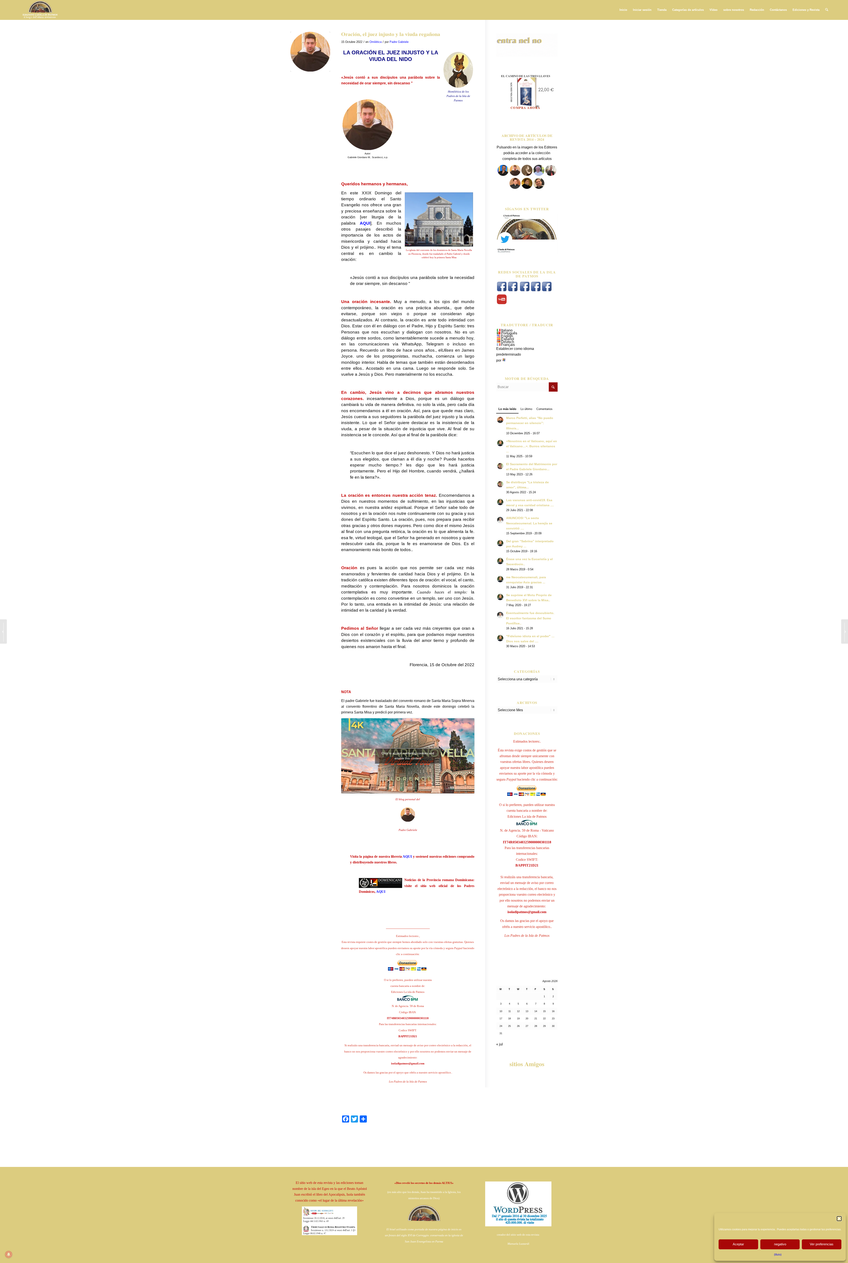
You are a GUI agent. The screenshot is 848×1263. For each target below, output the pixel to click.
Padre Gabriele (399, 42)
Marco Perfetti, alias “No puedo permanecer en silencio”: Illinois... (529, 423)
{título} (778, 1254)
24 (501, 1026)
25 (509, 1026)
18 (509, 1018)
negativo (780, 1244)
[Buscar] (826, 10)
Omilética (375, 42)
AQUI (407, 856)
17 (501, 1018)
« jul (499, 1044)
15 (544, 1011)
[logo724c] (40, 10)
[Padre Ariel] (515, 188)
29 (544, 1026)
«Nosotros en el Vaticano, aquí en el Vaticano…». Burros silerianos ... (531, 446)
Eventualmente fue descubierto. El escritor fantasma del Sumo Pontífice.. (530, 618)
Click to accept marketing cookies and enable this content (407, 755)
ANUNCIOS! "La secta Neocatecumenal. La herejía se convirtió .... (529, 523)
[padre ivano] (503, 174)
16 (553, 1011)
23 (553, 1018)
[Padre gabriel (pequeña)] (310, 52)
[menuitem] (623, 10)
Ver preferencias (821, 1244)
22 (544, 1018)
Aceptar (738, 1244)
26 (518, 1026)
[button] (839, 1218)
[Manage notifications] (8, 1254)
